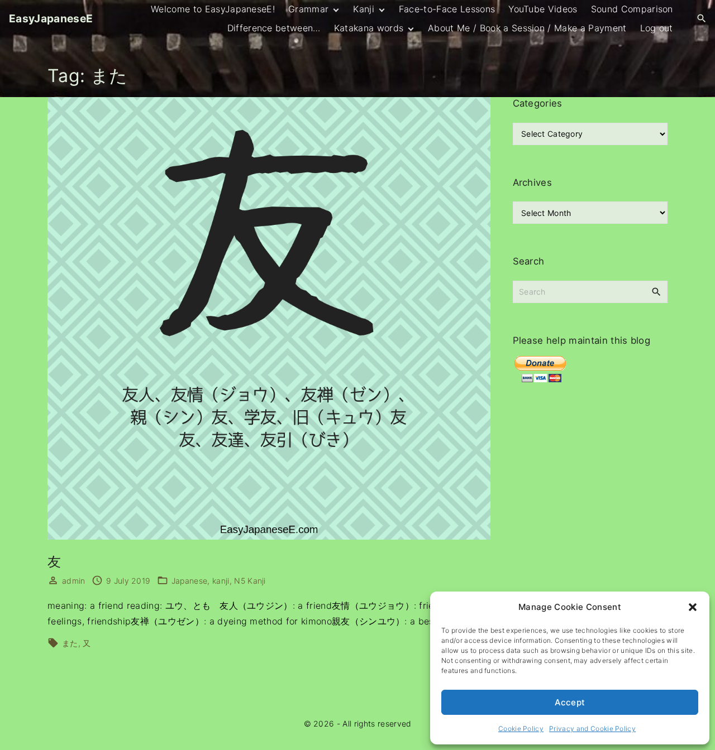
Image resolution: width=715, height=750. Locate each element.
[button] (692, 607)
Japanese (189, 580)
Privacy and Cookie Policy (592, 728)
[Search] (656, 291)
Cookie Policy (521, 728)
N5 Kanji (250, 580)
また (70, 643)
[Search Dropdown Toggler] (702, 19)
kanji (221, 580)
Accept (570, 702)
